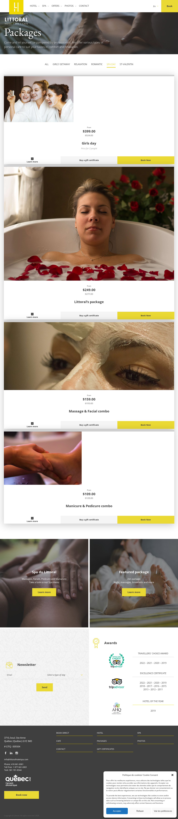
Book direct (62, 733)
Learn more (32, 161)
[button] (172, 775)
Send (44, 687)
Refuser (140, 811)
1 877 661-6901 (20, 767)
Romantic (96, 64)
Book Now (146, 160)
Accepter (117, 811)
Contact (84, 5)
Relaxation (80, 64)
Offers (55, 5)
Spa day (111, 64)
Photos (69, 5)
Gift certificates (105, 749)
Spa (44, 5)
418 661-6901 (17, 764)
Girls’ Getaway (61, 64)
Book (169, 6)
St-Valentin (126, 64)
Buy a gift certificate (89, 160)
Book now (21, 794)
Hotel (33, 5)
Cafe (58, 741)
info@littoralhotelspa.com (16, 759)
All (47, 64)
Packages (102, 741)
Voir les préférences (163, 811)
